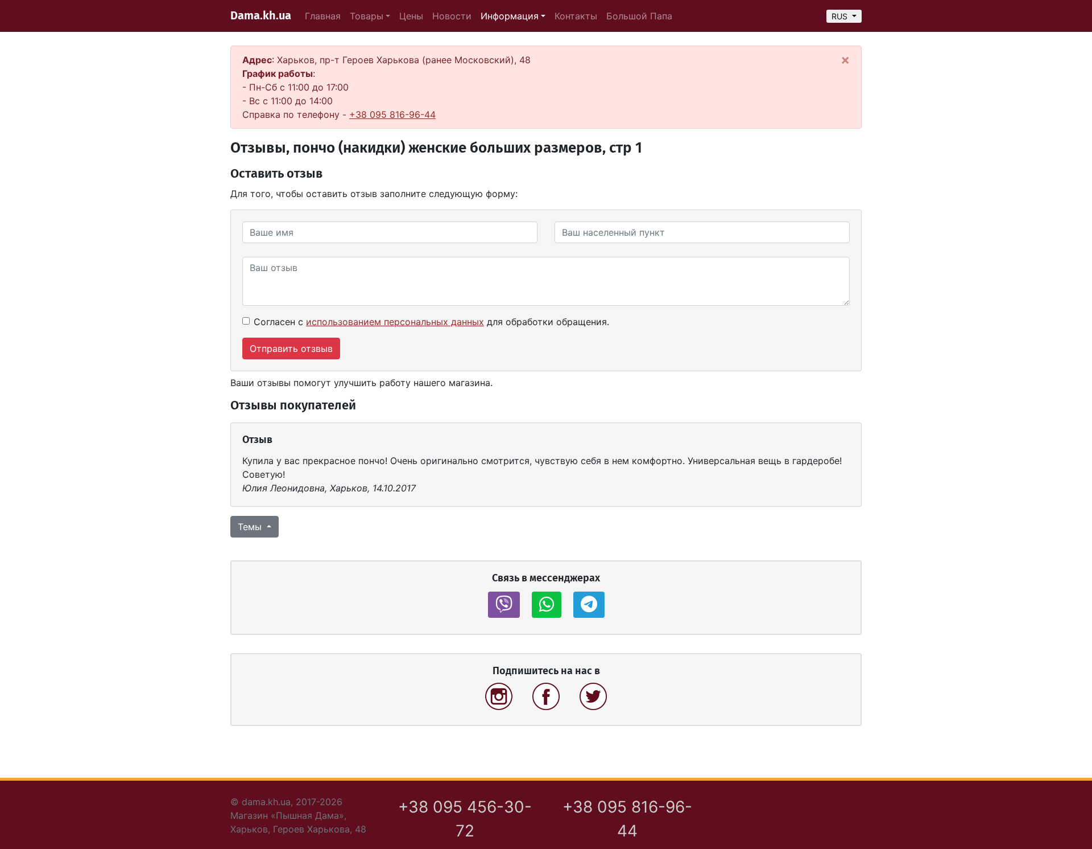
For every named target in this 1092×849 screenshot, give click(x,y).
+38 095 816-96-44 (392, 114)
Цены (411, 16)
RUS (841, 16)
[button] (504, 605)
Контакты (576, 16)
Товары (366, 16)
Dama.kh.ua (260, 16)
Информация (510, 16)
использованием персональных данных (395, 321)
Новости (451, 16)
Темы (251, 526)
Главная (323, 16)
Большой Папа (639, 16)
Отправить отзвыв (291, 348)
